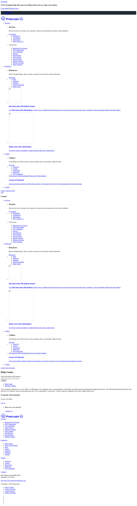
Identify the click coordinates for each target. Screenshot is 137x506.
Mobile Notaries (18, 61)
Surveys (15, 54)
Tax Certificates (18, 52)
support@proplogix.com (18, 480)
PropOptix (4, 2)
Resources (8, 66)
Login (3, 191)
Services (7, 23)
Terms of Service (10, 489)
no (4, 403)
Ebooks (7, 454)
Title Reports (17, 55)
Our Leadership (18, 174)
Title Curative (17, 57)
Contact (7, 187)
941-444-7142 (9, 12)
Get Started (12, 34)
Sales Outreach (17, 64)
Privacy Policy (9, 487)
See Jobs (11, 165)
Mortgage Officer (10, 386)
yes (2, 403)
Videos (7, 449)
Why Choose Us (18, 41)
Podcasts (15, 83)
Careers (15, 169)
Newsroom (16, 170)
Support (7, 14)
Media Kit (16, 172)
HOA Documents (18, 50)
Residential (16, 36)
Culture (7, 154)
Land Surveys (9, 428)
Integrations (16, 40)
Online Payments (10, 493)
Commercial (17, 38)
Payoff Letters (17, 59)
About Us (16, 167)
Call (2, 192)
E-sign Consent (10, 491)
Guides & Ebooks (18, 85)
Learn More (4, 8)
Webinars (16, 81)
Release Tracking (18, 63)
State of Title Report (11, 445)
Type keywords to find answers (11, 376)
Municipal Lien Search (20, 48)
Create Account (10, 191)
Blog (14, 79)
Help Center (17, 86)
